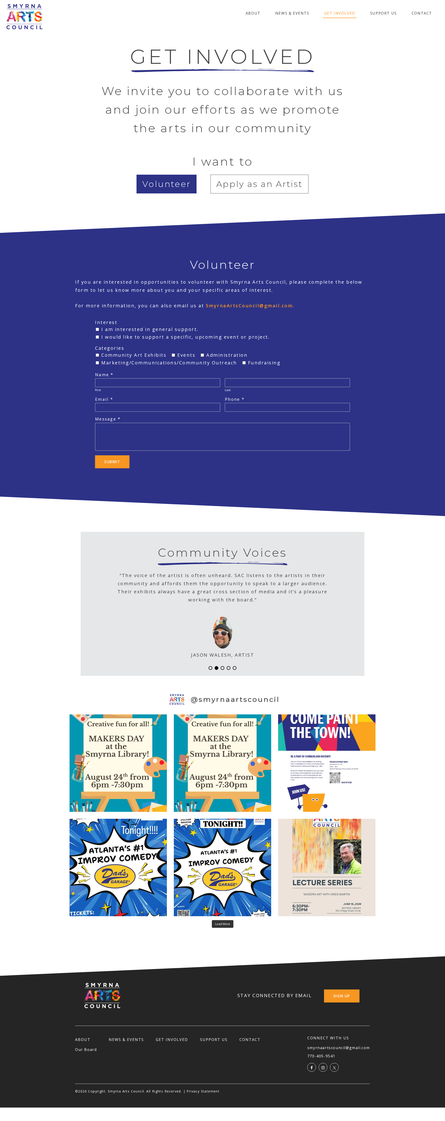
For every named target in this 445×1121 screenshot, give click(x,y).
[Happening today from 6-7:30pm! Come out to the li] (118, 763)
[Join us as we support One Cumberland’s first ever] (326, 763)
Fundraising (264, 363)
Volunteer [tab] (166, 184)
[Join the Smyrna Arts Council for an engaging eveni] (326, 867)
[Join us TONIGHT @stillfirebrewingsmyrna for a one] (222, 867)
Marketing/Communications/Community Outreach (169, 363)
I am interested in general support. (150, 329)
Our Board (86, 1049)
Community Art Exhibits (133, 355)
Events (186, 355)
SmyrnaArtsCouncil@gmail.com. (250, 305)
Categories (109, 348)
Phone (234, 399)
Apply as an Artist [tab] (259, 184)
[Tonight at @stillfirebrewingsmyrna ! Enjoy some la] (118, 867)
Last (228, 390)
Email (104, 399)
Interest (106, 322)
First (98, 390)
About (253, 13)
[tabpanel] (222, 362)
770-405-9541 (321, 1056)
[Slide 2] (222, 668)
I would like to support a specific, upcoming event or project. (185, 337)
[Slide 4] (234, 668)
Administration (227, 355)
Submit (112, 461)
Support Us (383, 13)
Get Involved (339, 13)
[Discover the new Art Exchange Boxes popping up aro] (222, 763)
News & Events (292, 13)
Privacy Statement (203, 1091)
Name (104, 374)
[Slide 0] (210, 668)
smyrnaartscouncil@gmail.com (338, 1047)
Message (107, 419)
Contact (422, 13)
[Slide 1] (216, 668)
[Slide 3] (228, 668)
